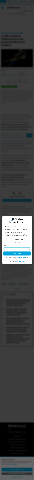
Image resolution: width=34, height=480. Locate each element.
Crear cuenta (17, 253)
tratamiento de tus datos (17, 258)
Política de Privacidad (22, 257)
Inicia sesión (22, 261)
